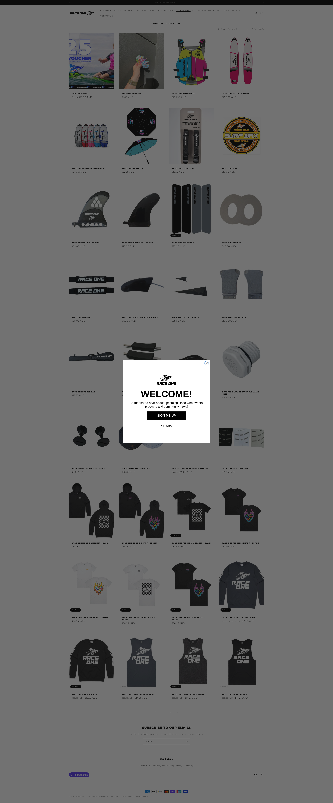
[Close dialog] (207, 363)
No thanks (166, 425)
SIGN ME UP (166, 415)
